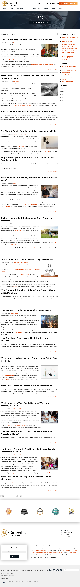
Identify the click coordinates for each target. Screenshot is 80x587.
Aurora (38, 550)
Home (4, 8)
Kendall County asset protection (39, 64)
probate (10, 56)
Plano (50, 552)
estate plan (19, 332)
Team (11, 8)
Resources (10, 581)
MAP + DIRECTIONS (66, 536)
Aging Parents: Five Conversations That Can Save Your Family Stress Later (70, 43)
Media (46, 8)
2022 (62, 100)
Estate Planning (21, 8)
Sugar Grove (72, 552)
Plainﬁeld (45, 552)
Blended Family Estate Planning (17, 408)
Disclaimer (28, 581)
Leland (67, 550)
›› (20, 496)
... (18, 496)
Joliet (63, 550)
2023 (62, 97)
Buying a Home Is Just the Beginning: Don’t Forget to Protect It (69, 57)
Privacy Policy (19, 581)
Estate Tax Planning (67, 75)
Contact (68, 8)
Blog (60, 8)
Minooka (33, 552)
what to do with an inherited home (27, 204)
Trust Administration (35, 8)
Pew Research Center (15, 483)
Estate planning (19, 230)
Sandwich (59, 552)
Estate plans (21, 146)
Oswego (54, 552)
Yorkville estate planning (19, 105)
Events (53, 8)
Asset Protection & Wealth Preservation (20, 134)
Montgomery (39, 552)
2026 (62, 89)
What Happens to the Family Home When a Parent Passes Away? (69, 52)
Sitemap (36, 581)
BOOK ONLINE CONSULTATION (68, 3)
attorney (51, 64)
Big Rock (42, 550)
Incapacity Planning (67, 77)
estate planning (10, 59)
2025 (62, 91)
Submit (14, 556)
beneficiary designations (15, 245)
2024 (62, 94)
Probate (14, 42)
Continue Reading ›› (53, 69)
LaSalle (75, 550)
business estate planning (14, 425)
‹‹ (1, 496)
